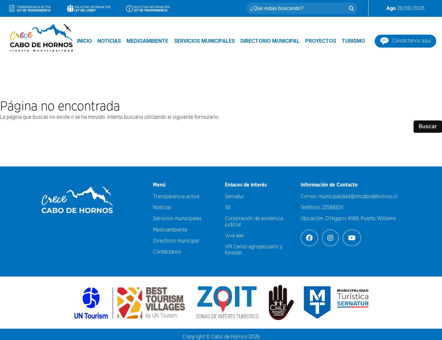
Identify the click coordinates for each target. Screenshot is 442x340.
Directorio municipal (270, 41)
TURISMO (353, 41)
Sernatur (234, 196)
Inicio (84, 41)
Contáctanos (167, 252)
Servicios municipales (204, 41)
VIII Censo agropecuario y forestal (253, 249)
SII (227, 207)
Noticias (109, 41)
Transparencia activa (176, 196)
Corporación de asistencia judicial (254, 221)
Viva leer (234, 235)
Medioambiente (147, 41)
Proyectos (320, 41)
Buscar (428, 126)
